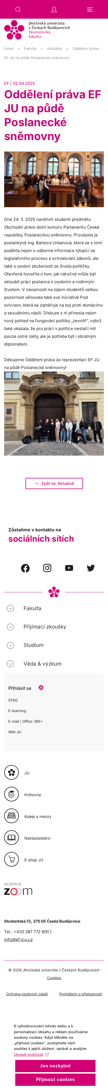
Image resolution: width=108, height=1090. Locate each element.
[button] (18, 9)
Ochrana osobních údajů (27, 994)
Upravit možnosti (28, 1054)
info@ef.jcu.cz (18, 939)
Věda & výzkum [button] (42, 664)
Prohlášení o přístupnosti (80, 994)
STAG (13, 700)
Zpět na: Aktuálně (57, 483)
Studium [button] (33, 645)
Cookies (54, 978)
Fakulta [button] (33, 608)
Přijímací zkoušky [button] (45, 627)
